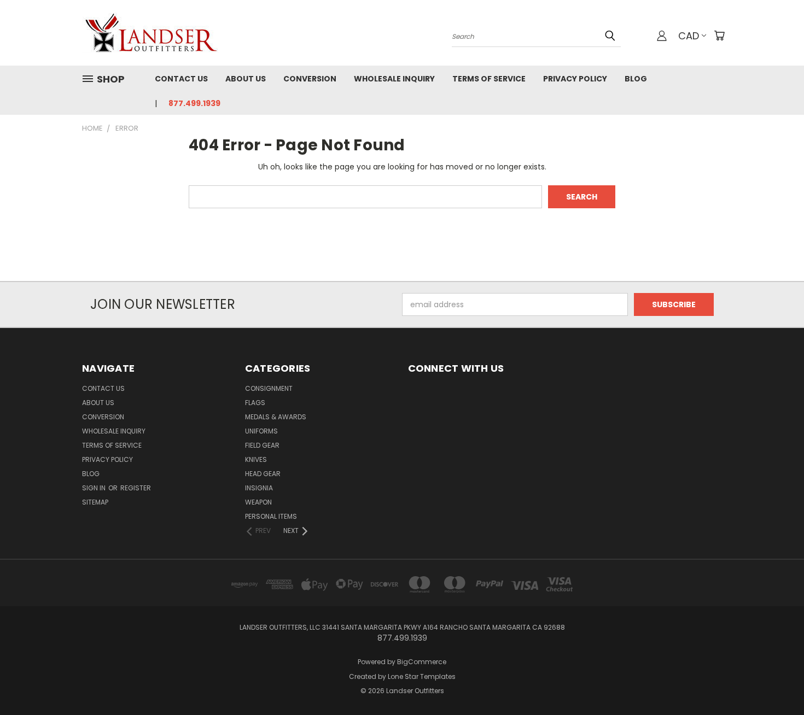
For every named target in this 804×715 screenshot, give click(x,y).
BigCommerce (421, 661)
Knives (256, 459)
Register (135, 488)
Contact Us (181, 78)
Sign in (94, 488)
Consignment (269, 388)
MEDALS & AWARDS (275, 416)
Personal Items (271, 516)
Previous (775, 680)
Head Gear (263, 473)
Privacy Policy (575, 78)
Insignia (259, 488)
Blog (636, 78)
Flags (255, 402)
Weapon (258, 502)
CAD (688, 36)
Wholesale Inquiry (394, 78)
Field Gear (262, 445)
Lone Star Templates (422, 676)
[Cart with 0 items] (719, 35)
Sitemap (95, 502)
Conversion (309, 78)
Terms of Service (489, 78)
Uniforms (261, 431)
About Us (245, 78)
